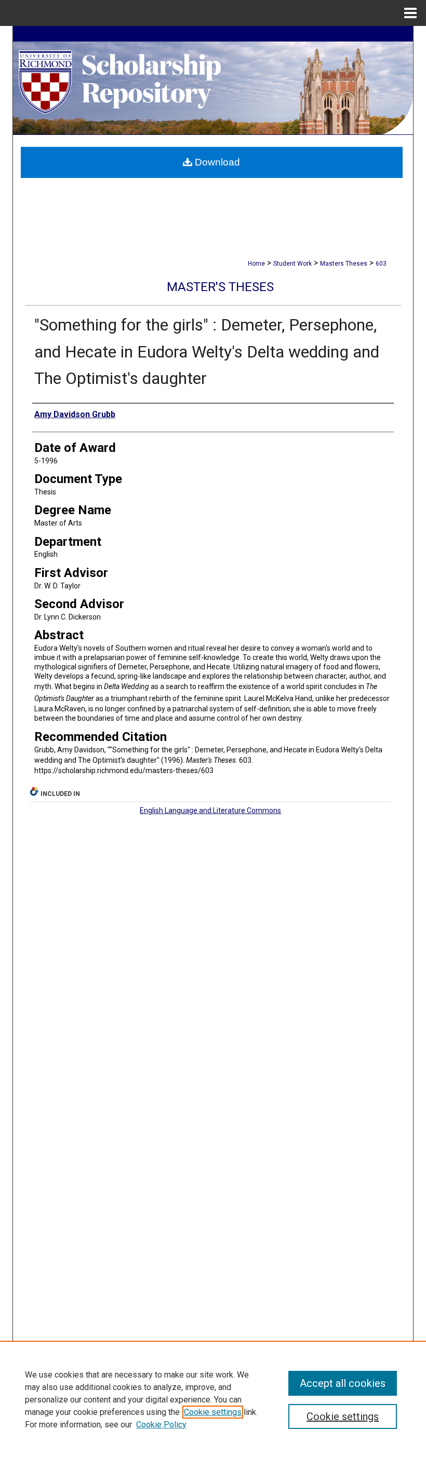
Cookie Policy (161, 1424)
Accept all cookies (342, 1383)
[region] (213, 1399)
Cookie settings (213, 1412)
